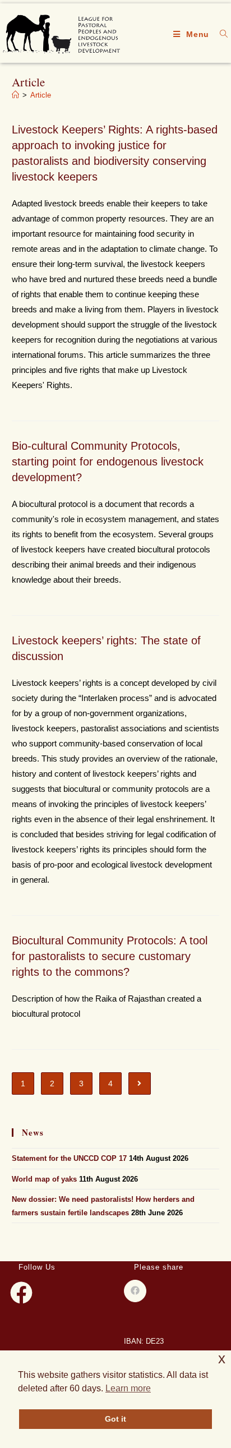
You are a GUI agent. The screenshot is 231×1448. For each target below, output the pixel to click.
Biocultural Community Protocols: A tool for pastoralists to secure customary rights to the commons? (109, 956)
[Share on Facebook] (135, 1291)
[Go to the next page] (139, 1083)
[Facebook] (21, 1292)
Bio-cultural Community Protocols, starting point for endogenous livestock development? (108, 461)
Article (40, 95)
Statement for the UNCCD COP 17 (69, 1158)
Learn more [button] (128, 1388)
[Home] (15, 95)
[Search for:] (219, 34)
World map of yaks (44, 1179)
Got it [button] (115, 1418)
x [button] (221, 1358)
